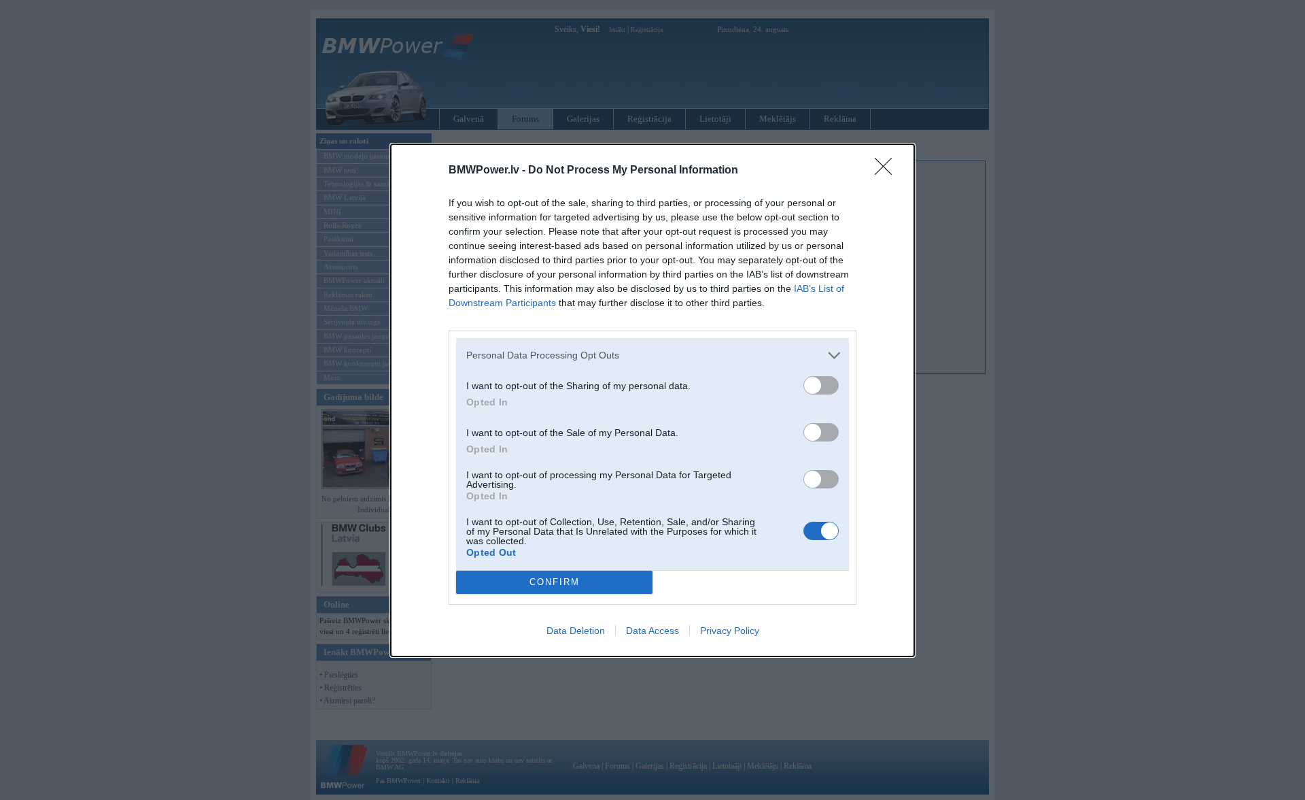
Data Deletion (575, 630)
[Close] (888, 171)
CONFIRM (554, 582)
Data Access (652, 630)
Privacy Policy (729, 630)
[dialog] (652, 400)
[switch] (821, 385)
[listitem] (652, 355)
